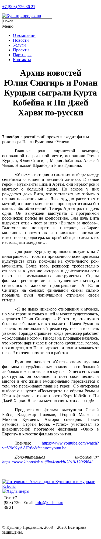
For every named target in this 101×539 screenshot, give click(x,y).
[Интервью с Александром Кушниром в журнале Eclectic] (50, 486)
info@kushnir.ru (49, 502)
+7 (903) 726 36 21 (18, 6)
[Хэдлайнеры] (15, 491)
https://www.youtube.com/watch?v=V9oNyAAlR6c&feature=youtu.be (50, 445)
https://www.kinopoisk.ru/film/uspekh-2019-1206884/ (47, 462)
